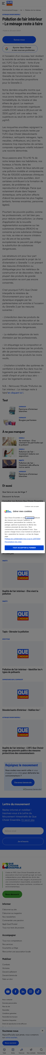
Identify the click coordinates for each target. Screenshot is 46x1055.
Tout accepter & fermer (24, 548)
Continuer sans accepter (32, 506)
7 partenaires (29, 518)
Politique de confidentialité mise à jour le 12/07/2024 (22, 539)
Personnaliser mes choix (13, 542)
